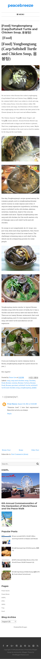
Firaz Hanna (12, 404)
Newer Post (6, 450)
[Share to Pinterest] (37, 378)
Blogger (24, 627)
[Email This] (30, 378)
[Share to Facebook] (35, 378)
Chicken (32, 380)
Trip (2, 608)
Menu (21, 14)
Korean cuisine (11, 383)
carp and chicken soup (19, 380)
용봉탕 (34, 388)
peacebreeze (20, 5)
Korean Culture (24, 383)
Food (3, 383)
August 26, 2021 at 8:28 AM (27, 404)
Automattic (17, 652)
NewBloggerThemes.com (20, 655)
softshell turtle (24, 385)
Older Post (35, 450)
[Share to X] (33, 378)
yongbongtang (25, 388)
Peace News (5, 594)
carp (8, 380)
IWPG (3, 604)
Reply (9, 414)
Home (21, 450)
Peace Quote (5, 591)
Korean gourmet (12, 385)
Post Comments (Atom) (19, 454)
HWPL (3, 597)
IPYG (3, 601)
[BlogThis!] (32, 378)
